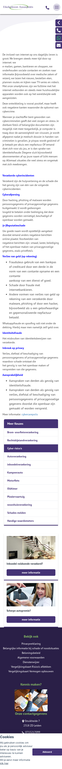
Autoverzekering (16, 456)
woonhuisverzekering (19, 504)
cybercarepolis (30, 414)
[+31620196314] (58, 37)
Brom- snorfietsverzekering (22, 432)
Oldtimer (12, 488)
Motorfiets (13, 480)
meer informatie (31, 572)
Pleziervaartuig (16, 496)
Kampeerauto (15, 472)
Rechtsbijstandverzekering (22, 440)
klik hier (4, 763)
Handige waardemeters (20, 520)
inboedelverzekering (19, 464)
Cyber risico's (14, 448)
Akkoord (47, 752)
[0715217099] (47, 7)
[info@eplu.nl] (58, 45)
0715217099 (32, 732)
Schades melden (16, 512)
